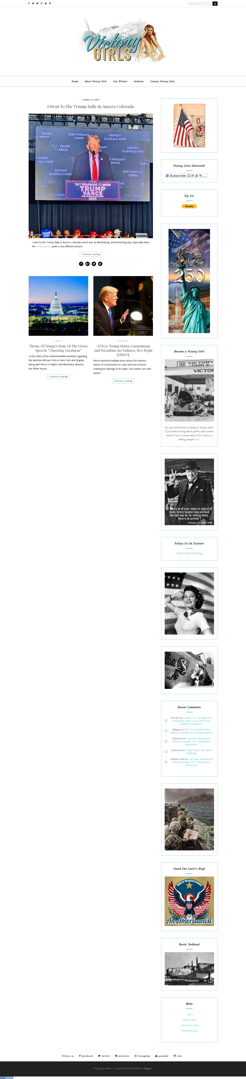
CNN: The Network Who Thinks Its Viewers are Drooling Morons (191, 731)
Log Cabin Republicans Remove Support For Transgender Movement (192, 741)
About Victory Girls (96, 81)
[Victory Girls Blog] (123, 65)
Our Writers (120, 81)
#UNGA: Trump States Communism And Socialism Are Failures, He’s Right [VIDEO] (123, 350)
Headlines (123, 340)
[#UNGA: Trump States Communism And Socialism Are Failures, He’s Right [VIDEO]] (123, 306)
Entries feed (189, 1019)
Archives (139, 81)
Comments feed (189, 1025)
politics (58, 340)
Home (75, 81)
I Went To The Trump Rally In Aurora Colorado (90, 106)
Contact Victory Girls (162, 81)
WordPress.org (189, 1031)
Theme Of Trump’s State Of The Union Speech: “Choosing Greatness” (58, 348)
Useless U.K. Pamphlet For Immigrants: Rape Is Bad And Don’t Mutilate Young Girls (192, 720)
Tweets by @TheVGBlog (189, 553)
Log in (189, 1014)
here (197, 439)
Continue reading (91, 254)
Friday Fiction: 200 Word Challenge (198, 752)
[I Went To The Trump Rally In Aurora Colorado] (91, 176)
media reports (43, 246)
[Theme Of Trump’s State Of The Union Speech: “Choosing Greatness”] (58, 306)
